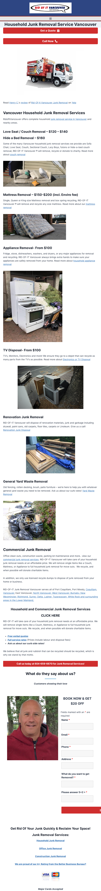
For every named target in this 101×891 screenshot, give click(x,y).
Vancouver (8, 593)
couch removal (17, 154)
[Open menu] (50, 18)
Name (65, 720)
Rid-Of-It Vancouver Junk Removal (49, 102)
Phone (66, 746)
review (24, 102)
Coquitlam (91, 589)
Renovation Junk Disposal (16, 430)
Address (67, 759)
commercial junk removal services (21, 559)
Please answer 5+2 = (74, 792)
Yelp (74, 102)
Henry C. (14, 102)
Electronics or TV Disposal (76, 359)
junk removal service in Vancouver (69, 119)
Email (65, 734)
